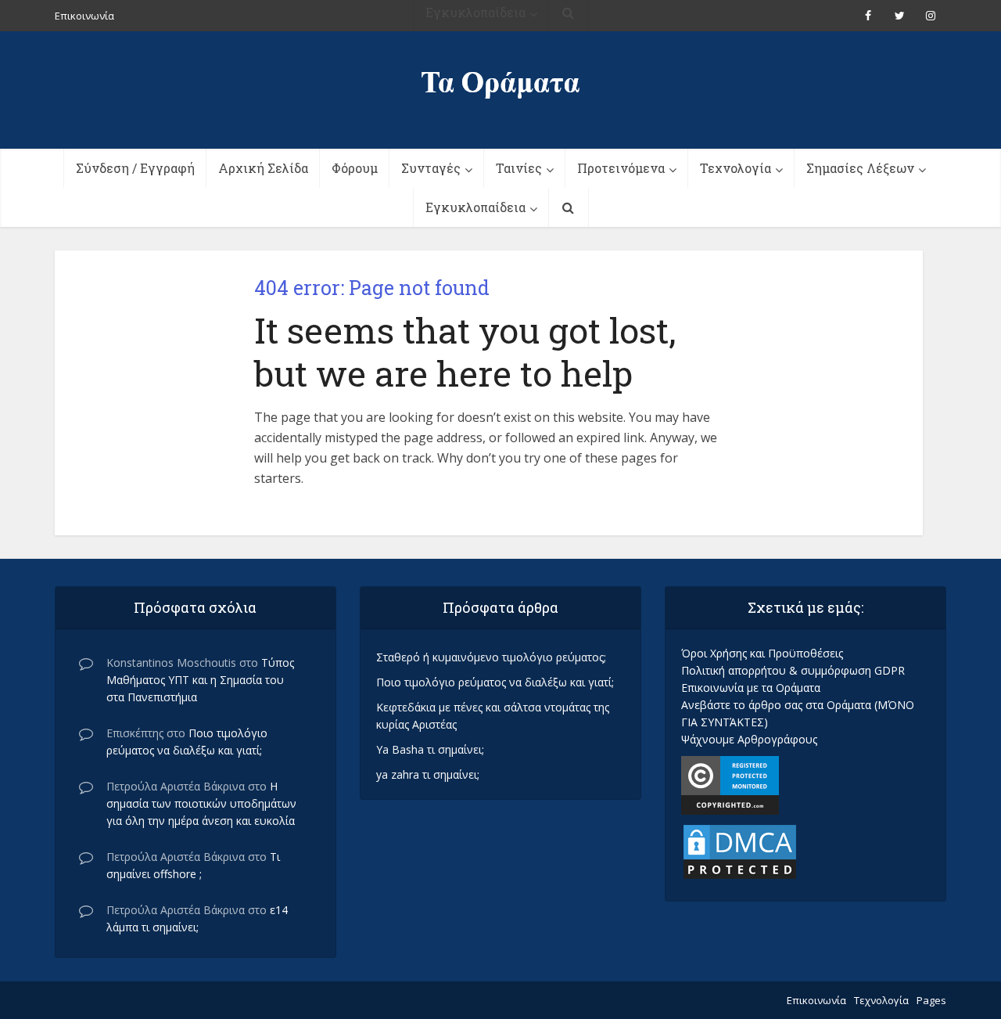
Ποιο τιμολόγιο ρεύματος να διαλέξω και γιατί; (495, 682)
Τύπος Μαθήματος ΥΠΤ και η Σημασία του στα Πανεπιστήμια (200, 679)
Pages (931, 1000)
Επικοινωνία (816, 1000)
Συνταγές (431, 168)
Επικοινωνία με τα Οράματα (750, 687)
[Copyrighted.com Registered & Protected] (730, 783)
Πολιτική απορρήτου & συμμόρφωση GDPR (793, 670)
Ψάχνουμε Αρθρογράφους (749, 739)
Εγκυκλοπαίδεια (475, 207)
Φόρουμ (355, 168)
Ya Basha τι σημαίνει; (430, 749)
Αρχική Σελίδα (263, 168)
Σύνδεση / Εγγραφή (135, 168)
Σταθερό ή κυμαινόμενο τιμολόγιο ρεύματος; (491, 657)
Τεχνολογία (735, 168)
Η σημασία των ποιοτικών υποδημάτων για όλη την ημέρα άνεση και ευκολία (201, 803)
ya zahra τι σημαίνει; (427, 774)
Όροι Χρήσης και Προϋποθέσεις (762, 653)
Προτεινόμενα (621, 168)
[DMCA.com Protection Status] (739, 850)
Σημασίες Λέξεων (860, 168)
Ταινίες (519, 168)
